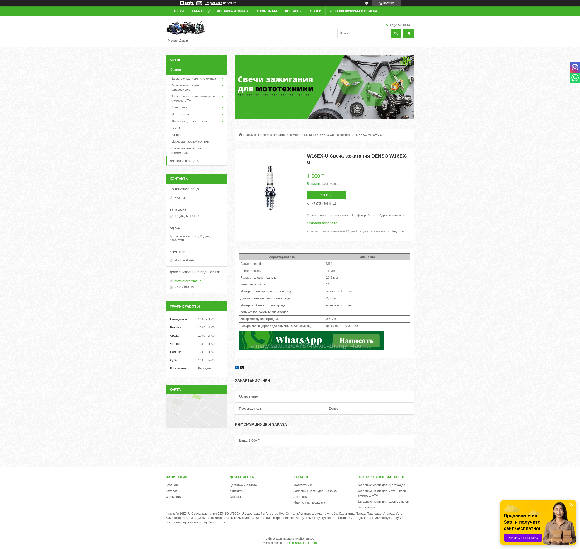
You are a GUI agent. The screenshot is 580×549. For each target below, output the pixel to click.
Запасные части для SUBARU (315, 491)
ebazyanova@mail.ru (188, 281)
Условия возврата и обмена (353, 11)
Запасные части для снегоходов (193, 78)
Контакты (293, 11)
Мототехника (180, 114)
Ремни (175, 128)
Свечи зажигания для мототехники (286, 134)
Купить (326, 195)
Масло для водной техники (190, 141)
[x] (242, 368)
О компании (267, 11)
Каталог (198, 11)
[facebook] (237, 368)
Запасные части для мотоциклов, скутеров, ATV (194, 98)
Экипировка (179, 107)
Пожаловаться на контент (300, 542)
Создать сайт (213, 3)
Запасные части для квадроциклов (185, 87)
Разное (176, 134)
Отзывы (235, 496)
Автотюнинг (302, 496)
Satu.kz (309, 538)
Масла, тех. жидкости (309, 502)
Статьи (315, 11)
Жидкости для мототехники (190, 121)
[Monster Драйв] (186, 28)
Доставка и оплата (233, 11)
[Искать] (396, 33)
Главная (177, 11)
